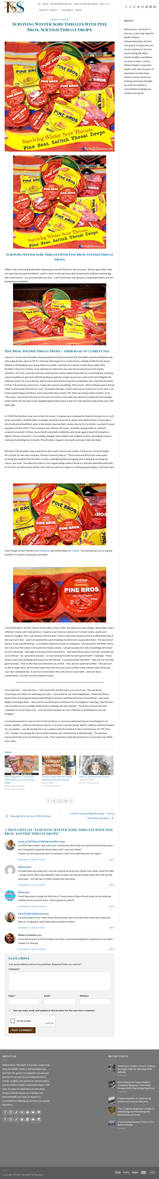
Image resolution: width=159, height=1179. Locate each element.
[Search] (39, 4)
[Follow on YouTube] (154, 7)
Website (84, 996)
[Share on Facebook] (48, 801)
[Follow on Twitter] (138, 7)
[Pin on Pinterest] (65, 801)
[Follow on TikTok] (134, 7)
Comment (14, 969)
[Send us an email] (142, 7)
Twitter (75, 550)
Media (78, 10)
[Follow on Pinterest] (146, 7)
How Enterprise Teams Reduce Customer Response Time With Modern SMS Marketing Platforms (136, 1085)
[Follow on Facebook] (126, 7)
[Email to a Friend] (59, 801)
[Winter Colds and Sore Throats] (96, 765)
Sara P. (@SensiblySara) (30, 913)
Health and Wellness (86, 4)
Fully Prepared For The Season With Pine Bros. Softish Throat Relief (19, 779)
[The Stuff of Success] (17, 7)
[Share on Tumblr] (71, 801)
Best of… (105, 4)
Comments (122, 1075)
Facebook (44, 550)
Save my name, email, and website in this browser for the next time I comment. (54, 1010)
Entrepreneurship (60, 4)
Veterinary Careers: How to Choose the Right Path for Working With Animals (136, 1068)
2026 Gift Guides (48, 10)
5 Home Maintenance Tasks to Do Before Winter (136, 1123)
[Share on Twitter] (54, 801)
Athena (22, 866)
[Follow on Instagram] (130, 7)
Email (47, 996)
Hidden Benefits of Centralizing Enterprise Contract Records (134, 1100)
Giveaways (67, 10)
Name (12, 996)
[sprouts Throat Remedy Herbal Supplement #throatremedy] (59, 765)
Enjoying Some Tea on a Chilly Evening (30, 816)
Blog (45, 4)
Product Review (59, 19)
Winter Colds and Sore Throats (94, 776)
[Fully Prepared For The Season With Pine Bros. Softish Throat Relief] (22, 765)
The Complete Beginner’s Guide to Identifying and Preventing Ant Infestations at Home (136, 1111)
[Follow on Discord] (38, 1112)
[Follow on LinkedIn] (150, 7)
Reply (112, 860)
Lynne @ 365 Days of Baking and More (39, 841)
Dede (21, 892)
